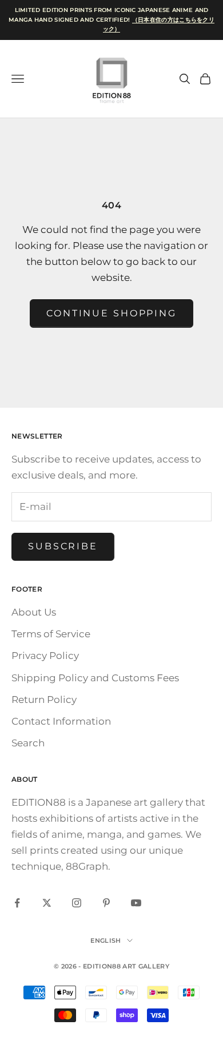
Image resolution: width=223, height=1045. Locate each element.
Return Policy (44, 699)
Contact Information (61, 721)
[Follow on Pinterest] (106, 903)
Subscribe (63, 546)
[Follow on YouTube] (136, 903)
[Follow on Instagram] (76, 903)
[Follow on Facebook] (17, 903)
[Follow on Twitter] (47, 903)
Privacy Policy (45, 655)
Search (28, 743)
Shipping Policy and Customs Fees (95, 678)
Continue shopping (111, 313)
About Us (33, 612)
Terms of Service (50, 634)
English (105, 940)
